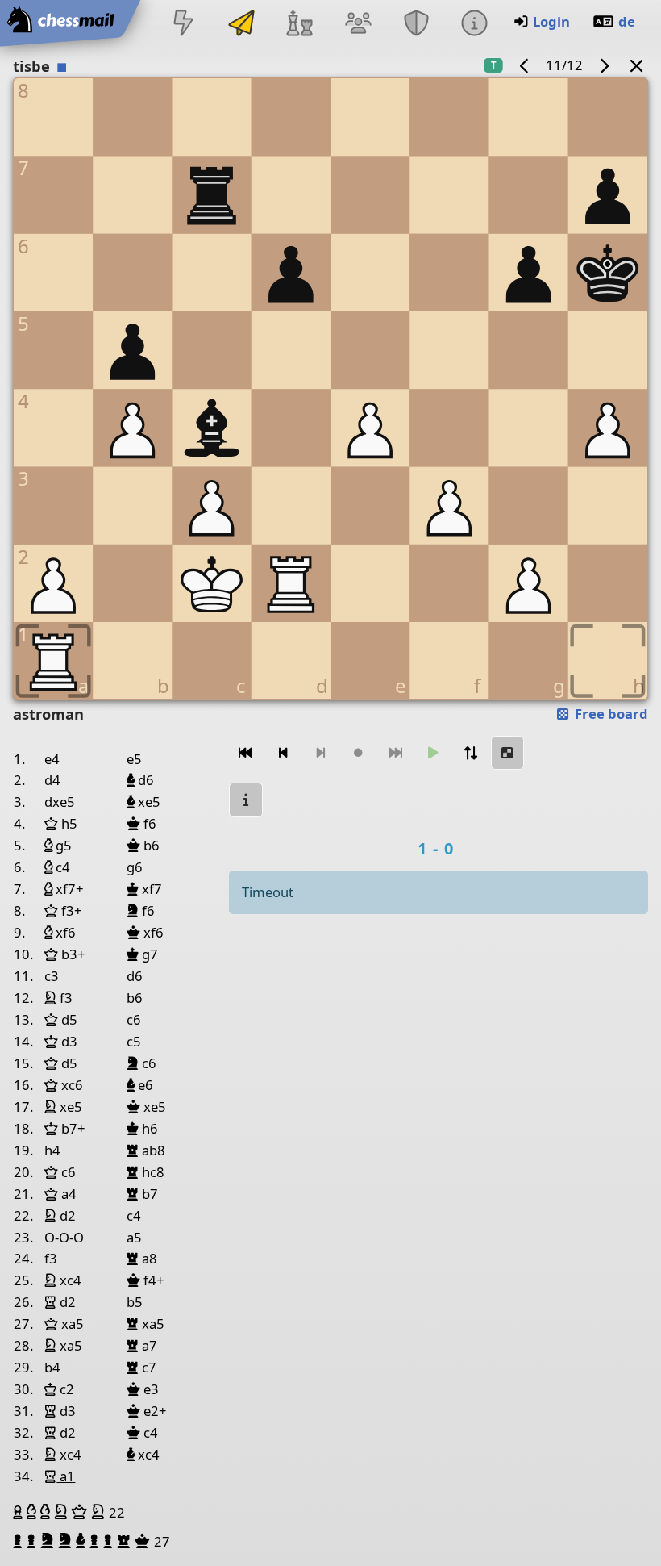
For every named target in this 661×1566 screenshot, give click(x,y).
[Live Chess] (183, 24)
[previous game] (524, 65)
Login (551, 21)
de (626, 21)
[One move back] (283, 753)
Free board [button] (610, 713)
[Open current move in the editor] (508, 753)
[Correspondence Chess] (242, 24)
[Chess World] (300, 24)
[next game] (603, 65)
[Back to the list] (637, 65)
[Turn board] (470, 753)
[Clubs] (416, 24)
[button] (20, 1511)
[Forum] (358, 24)
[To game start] (246, 753)
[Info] (474, 24)
